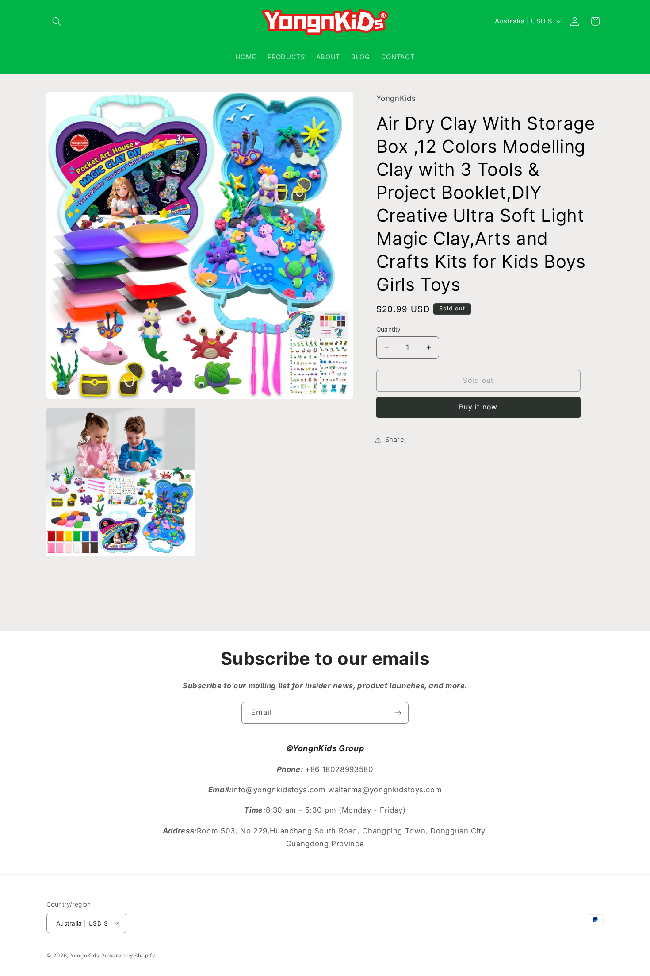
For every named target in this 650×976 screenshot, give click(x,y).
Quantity (388, 329)
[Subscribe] (398, 713)
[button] (56, 21)
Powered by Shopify (128, 955)
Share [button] (395, 440)
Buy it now (478, 407)
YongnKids (84, 955)
